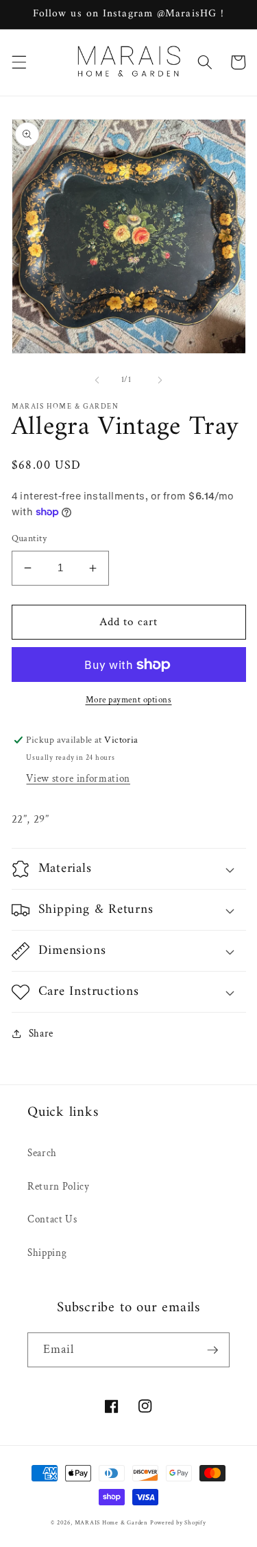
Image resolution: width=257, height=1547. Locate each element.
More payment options (129, 700)
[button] (18, 62)
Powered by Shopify (178, 1522)
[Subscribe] (212, 1350)
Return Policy (58, 1186)
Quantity (29, 538)
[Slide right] (160, 380)
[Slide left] (97, 380)
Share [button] (41, 1033)
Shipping (46, 1252)
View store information (78, 778)
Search (42, 1153)
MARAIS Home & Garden (111, 1522)
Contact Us (52, 1219)
